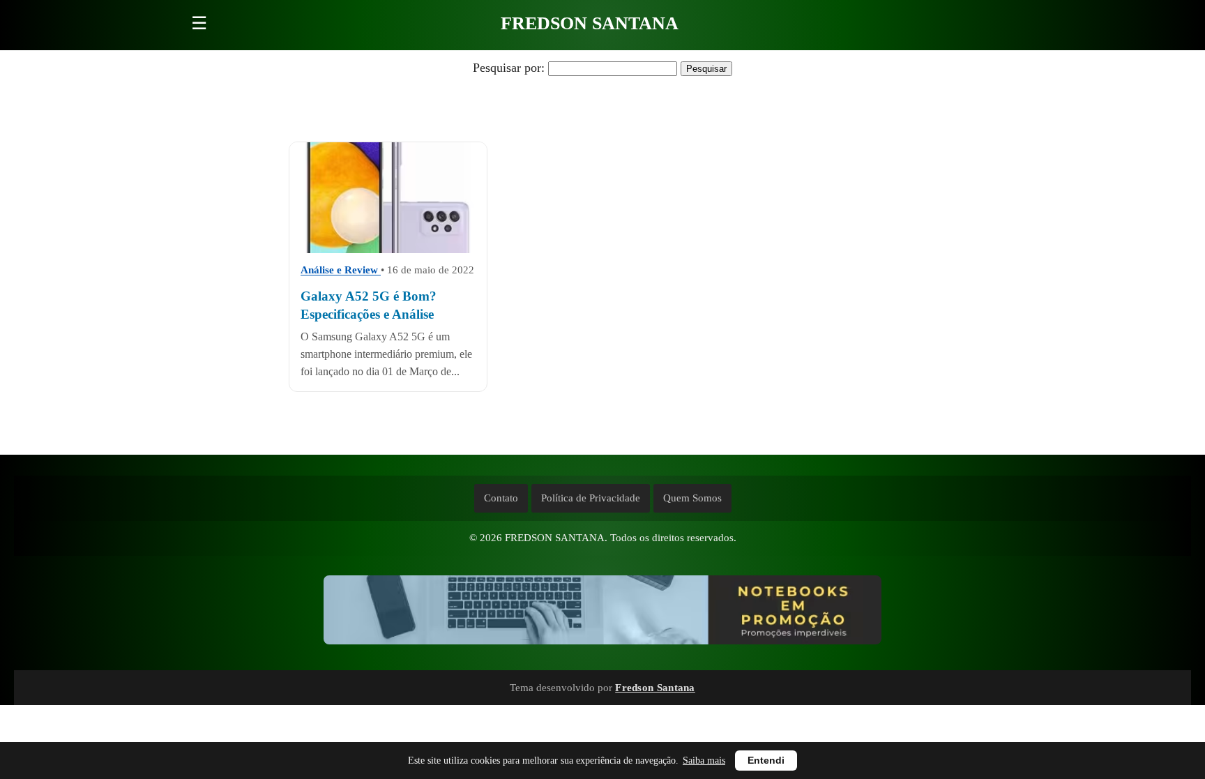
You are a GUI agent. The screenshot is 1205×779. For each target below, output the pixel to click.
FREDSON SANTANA (590, 23)
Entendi (766, 760)
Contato (501, 498)
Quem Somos (692, 498)
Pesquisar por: (509, 68)
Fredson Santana (655, 687)
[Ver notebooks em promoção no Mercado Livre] (602, 613)
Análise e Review (341, 269)
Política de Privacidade (590, 498)
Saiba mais (704, 760)
